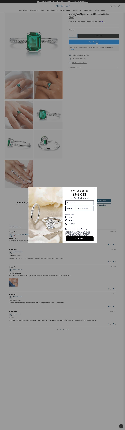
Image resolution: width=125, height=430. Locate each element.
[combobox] (69, 208)
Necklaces (72, 224)
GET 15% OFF (79, 239)
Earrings (71, 220)
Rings (70, 217)
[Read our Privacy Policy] (93, 232)
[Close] (94, 189)
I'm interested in (70, 214)
